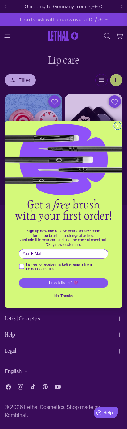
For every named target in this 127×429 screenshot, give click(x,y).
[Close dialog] (117, 126)
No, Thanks (63, 296)
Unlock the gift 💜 (63, 283)
